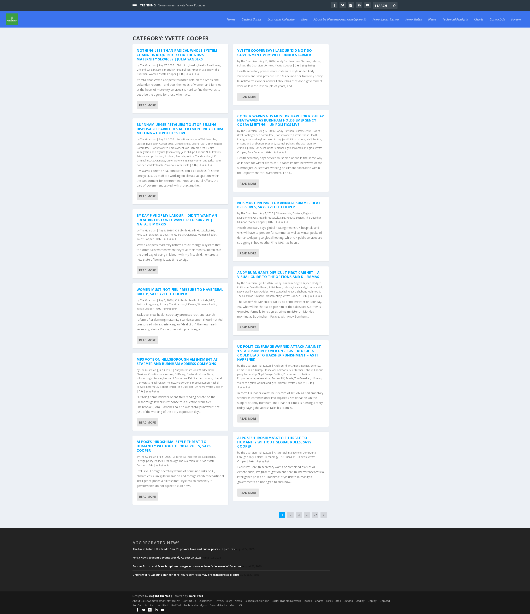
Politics (186, 69)
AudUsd (163, 605)
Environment (244, 217)
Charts (478, 20)
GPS (255, 217)
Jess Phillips (188, 152)
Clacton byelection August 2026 (155, 144)
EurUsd (348, 601)
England (308, 213)
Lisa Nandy (299, 287)
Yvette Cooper (167, 74)
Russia (289, 378)
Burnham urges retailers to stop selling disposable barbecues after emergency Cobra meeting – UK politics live (180, 129)
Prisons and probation (150, 156)
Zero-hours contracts (176, 165)
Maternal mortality (164, 69)
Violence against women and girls (193, 160)
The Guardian (148, 65)
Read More (147, 105)
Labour (200, 152)
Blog (304, 20)
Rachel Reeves (287, 291)
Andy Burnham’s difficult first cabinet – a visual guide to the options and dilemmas (278, 274)
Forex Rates (413, 20)
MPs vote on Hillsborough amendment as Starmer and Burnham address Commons (177, 361)
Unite (169, 160)
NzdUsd (150, 605)
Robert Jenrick (168, 387)
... (307, 515)
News (432, 20)
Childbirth (182, 65)
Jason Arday (173, 152)
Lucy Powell (244, 291)
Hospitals (202, 230)
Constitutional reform (160, 374)
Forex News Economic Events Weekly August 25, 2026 (166, 557)
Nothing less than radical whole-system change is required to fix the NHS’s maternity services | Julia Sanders (177, 54)
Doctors (297, 213)
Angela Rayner (302, 283)
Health (193, 65)
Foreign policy (145, 461)
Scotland (169, 156)
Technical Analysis (455, 20)
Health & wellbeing (209, 65)
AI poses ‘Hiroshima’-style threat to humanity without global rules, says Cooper (174, 446)
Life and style (144, 69)
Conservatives (160, 148)
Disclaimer (205, 601)
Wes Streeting (274, 296)
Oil (240, 605)
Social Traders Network (286, 601)
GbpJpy (372, 601)
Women (153, 74)
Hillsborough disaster (149, 378)
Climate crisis (182, 144)
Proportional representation (193, 382)
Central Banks (251, 20)
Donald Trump (254, 370)
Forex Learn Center (385, 20)
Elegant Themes (159, 596)
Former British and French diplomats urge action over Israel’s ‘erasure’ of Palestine (187, 566)
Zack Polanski (155, 165)
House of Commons (175, 378)
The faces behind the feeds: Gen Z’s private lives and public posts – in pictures (183, 549)
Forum (516, 20)
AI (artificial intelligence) (187, 457)
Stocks (308, 601)
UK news (160, 160)
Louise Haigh (315, 287)
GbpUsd (384, 601)
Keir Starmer (195, 378)
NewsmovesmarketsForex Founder (181, 5)
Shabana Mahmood (308, 291)
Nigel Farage (158, 382)
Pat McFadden (260, 291)
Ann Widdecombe (205, 139)
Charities (142, 374)
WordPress (196, 596)
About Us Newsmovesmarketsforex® (340, 20)
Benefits (315, 365)
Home (231, 20)
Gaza (210, 374)
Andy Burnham (185, 139)
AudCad (137, 605)
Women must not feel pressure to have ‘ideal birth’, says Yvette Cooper (180, 291)
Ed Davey (180, 374)
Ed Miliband (275, 287)
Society (209, 69)
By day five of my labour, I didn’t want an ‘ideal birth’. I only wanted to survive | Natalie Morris (177, 219)
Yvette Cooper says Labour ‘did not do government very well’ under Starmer (274, 52)
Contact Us (497, 20)
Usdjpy (360, 601)
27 (315, 515)
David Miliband (258, 287)
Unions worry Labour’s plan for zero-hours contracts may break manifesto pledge (186, 575)
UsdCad (176, 605)
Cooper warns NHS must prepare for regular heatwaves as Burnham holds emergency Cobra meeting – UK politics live (280, 120)
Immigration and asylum (151, 152)
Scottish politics (185, 156)
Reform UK (152, 387)
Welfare (282, 383)
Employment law (179, 148)
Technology (171, 461)
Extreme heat (197, 148)
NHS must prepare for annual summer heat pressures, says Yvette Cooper (279, 205)
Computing (208, 457)
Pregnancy (198, 69)
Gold (233, 605)
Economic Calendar (281, 20)
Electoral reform (196, 374)
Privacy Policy (223, 601)
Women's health (207, 234)
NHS (178, 69)
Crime (240, 370)
